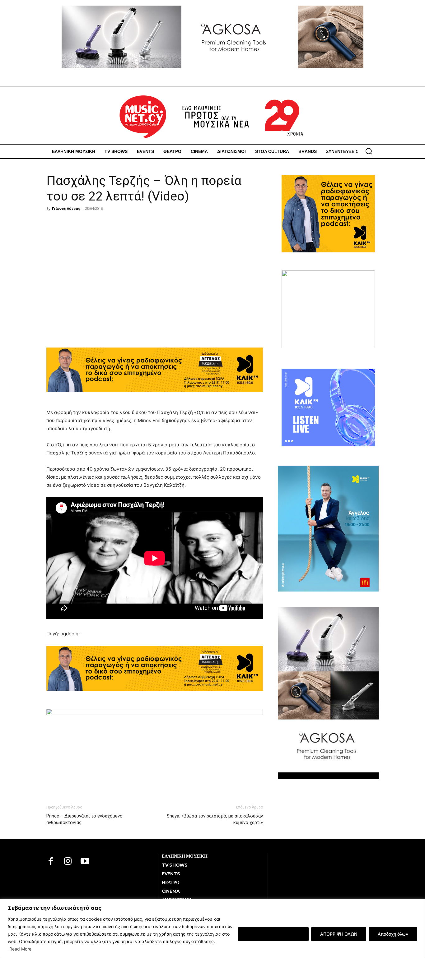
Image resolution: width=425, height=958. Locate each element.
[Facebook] (51, 862)
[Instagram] (68, 862)
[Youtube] (85, 862)
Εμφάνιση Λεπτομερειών (273, 934)
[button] (368, 151)
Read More (20, 948)
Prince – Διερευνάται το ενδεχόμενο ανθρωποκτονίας (84, 819)
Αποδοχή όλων (393, 934)
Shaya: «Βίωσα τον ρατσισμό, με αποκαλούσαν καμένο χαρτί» (215, 819)
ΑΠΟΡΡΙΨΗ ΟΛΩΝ (338, 934)
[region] (212, 928)
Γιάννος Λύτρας (66, 208)
